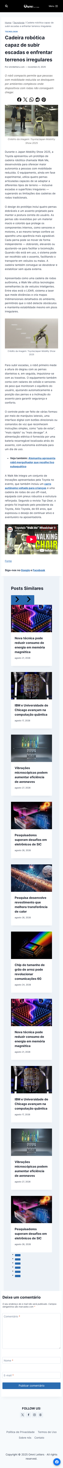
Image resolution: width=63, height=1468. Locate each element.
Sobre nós (25, 1437)
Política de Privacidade (20, 1432)
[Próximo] (28, 600)
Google (25, 570)
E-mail (9, 1375)
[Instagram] (34, 1414)
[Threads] (40, 1414)
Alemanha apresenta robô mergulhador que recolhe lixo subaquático (32, 462)
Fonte (8, 561)
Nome (8, 1360)
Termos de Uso (47, 1432)
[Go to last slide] (17, 600)
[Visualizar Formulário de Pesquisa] (6, 6)
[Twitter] (25, 99)
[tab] (17, 1255)
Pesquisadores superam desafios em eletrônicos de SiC (31, 839)
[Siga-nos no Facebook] (57, 1462)
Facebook (39, 570)
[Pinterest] (44, 99)
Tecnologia (11, 31)
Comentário (12, 1316)
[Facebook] (19, 99)
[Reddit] (37, 99)
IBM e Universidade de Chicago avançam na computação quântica (31, 710)
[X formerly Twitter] (22, 1414)
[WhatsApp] (31, 99)
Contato (39, 1437)
